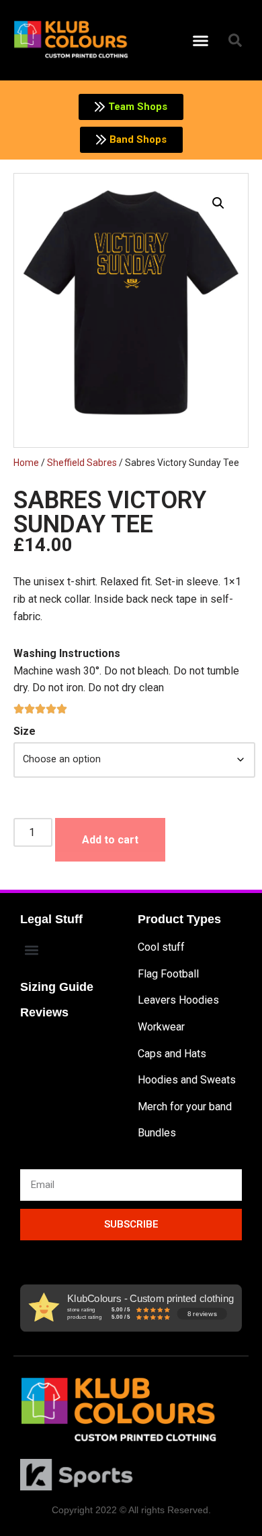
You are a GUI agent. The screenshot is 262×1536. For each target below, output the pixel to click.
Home (26, 462)
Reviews (44, 1012)
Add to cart (110, 839)
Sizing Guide (56, 987)
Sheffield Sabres (82, 462)
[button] (201, 40)
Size (24, 731)
